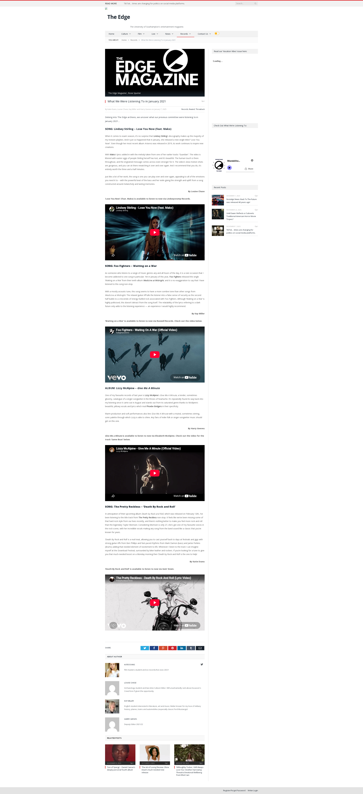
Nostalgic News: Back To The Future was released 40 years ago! (241, 200)
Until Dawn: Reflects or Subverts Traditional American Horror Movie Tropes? (241, 216)
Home (111, 33)
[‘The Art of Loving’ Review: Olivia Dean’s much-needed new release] (155, 754)
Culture (124, 33)
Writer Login (253, 790)
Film (140, 33)
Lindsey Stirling (160, 136)
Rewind (192, 109)
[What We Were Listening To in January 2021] (155, 73)
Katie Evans (129, 664)
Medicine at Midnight (153, 280)
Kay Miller (129, 701)
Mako (112, 154)
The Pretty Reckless (148, 517)
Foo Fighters (175, 276)
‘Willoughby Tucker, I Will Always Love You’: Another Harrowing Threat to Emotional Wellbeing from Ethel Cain (189, 771)
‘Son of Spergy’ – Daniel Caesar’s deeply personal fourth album (121, 768)
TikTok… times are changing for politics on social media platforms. (154, 3)
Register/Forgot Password (234, 790)
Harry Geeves (130, 719)
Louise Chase (130, 682)
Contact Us (203, 33)
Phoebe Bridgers (154, 406)
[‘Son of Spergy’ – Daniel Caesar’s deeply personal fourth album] (120, 754)
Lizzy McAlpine (151, 395)
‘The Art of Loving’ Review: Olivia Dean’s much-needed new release (155, 770)
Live (153, 33)
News (167, 33)
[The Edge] (117, 16)
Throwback (200, 109)
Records (184, 33)
